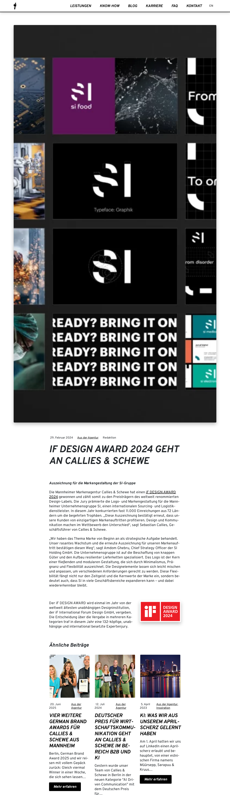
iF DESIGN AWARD (161, 492)
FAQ (174, 6)
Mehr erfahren (65, 787)
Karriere (154, 6)
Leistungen (80, 6)
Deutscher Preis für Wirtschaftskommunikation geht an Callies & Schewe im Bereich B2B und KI (115, 737)
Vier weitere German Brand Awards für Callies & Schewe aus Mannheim (67, 731)
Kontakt (194, 6)
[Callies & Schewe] (15, 5)
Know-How (109, 6)
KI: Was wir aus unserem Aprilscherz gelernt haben (160, 725)
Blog (132, 6)
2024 (53, 497)
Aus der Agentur (87, 438)
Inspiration (163, 708)
